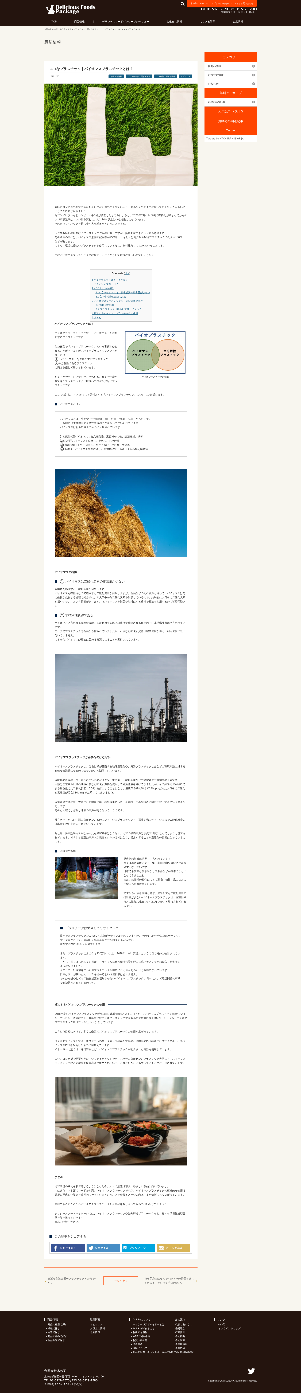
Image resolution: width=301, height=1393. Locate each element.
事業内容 (180, 1348)
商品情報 (79, 21)
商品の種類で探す (57, 1324)
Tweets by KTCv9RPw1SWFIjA (225, 138)
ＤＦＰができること (144, 1328)
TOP (54, 21)
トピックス (185, 76)
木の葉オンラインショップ (203, 3)
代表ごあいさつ (183, 1324)
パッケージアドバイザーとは (148, 1324)
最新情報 (95, 1319)
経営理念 (180, 1328)
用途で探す (54, 1332)
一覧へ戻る (121, 1280)
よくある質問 (207, 21)
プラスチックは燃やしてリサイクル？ (118, 309)
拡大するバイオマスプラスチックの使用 (115, 313)
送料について (140, 1348)
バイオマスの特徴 (103, 288)
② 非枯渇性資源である (110, 296)
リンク (221, 1319)
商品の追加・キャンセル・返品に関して (155, 1352)
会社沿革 (180, 1340)
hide (127, 273)
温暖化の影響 (104, 304)
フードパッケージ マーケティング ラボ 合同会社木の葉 (70, 9)
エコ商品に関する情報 (165, 76)
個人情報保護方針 (185, 1352)
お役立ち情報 (174, 21)
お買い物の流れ (141, 1340)
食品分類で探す (56, 1340)
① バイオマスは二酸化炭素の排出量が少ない (122, 292)
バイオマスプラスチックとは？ (110, 279)
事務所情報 (181, 1344)
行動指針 (180, 1332)
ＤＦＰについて (141, 1319)
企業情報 (238, 21)
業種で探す (54, 1328)
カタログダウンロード (228, 3)
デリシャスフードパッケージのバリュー (125, 21)
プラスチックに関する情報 (139, 76)
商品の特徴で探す (57, 1336)
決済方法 (137, 1344)
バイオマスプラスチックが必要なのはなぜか (117, 300)
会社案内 (180, 1319)
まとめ (96, 317)
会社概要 (180, 1336)
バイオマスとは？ (106, 284)
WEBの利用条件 (141, 1336)
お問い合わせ (247, 3)
